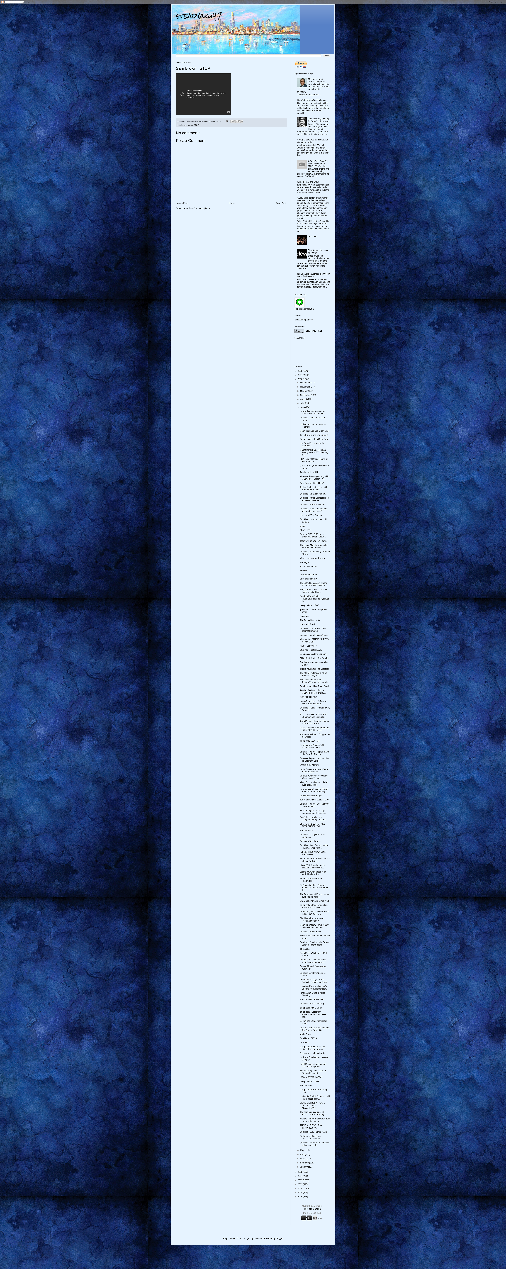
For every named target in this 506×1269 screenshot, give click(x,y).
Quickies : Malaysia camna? (313, 494)
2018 (300, 371)
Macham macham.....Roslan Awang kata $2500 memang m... (314, 452)
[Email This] (231, 121)
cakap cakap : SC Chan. (311, 1008)
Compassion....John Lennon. (313, 654)
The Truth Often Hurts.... (311, 620)
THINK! (303, 570)
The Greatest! (306, 1085)
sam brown (188, 125)
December (305, 383)
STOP (196, 125)
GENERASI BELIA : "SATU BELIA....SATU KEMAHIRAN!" (312, 1105)
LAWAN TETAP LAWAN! (311, 1077)
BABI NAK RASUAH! (318, 161)
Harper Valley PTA (308, 646)
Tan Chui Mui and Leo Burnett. (314, 435)
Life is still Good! (307, 624)
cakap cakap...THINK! (310, 1081)
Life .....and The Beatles (311, 515)
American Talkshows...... (311, 841)
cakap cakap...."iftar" (309, 605)
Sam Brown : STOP (309, 579)
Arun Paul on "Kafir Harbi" (312, 483)
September (305, 395)
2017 (300, 375)
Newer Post (182, 203)
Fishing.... (304, 616)
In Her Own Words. (308, 566)
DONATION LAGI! (308, 697)
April (302, 1154)
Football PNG (306, 830)
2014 (300, 1176)
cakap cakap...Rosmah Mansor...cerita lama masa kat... (313, 1014)
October (304, 391)
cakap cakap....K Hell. (310, 741)
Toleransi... (305, 949)
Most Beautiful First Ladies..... (313, 999)
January (304, 1167)
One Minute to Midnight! (311, 796)
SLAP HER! (305, 530)
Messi (302, 526)
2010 (300, 1192)
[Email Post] (227, 121)
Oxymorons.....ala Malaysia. (312, 1053)
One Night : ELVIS (308, 1038)
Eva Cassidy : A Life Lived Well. (314, 901)
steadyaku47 (199, 15)
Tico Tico (312, 236)
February (304, 1163)
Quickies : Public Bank (310, 932)
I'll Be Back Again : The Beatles (314, 658)
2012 (300, 1184)
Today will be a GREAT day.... (313, 541)
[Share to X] (236, 121)
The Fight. (304, 562)
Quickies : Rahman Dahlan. (312, 504)
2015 (300, 1172)
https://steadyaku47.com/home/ (311, 100)
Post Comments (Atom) (199, 208)
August (303, 399)
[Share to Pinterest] (241, 121)
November (305, 387)
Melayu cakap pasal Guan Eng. (314, 431)
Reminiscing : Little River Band (314, 686)
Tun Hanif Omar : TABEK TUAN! (315, 800)
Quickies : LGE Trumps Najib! (313, 1132)
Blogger (279, 1238)
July (302, 403)
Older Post (281, 203)
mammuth (258, 1238)
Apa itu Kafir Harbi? (309, 472)
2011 (300, 1188)
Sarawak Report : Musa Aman (314, 635)
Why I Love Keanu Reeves (312, 558)
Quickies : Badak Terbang (312, 1003)
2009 (300, 1196)
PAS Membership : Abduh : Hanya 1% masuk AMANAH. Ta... (314, 887)
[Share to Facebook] (239, 121)
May (302, 1150)
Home (232, 203)
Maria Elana (305, 1034)
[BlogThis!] (234, 121)
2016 (300, 379)
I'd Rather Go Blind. (309, 575)
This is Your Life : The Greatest (314, 669)
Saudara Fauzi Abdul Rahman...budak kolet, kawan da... (314, 598)
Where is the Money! (309, 765)
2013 (300, 1180)
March (303, 1159)
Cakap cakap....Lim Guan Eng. (314, 439)
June (302, 407)
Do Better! (304, 1042)
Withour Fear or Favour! (308, 182)
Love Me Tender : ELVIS (311, 650)
